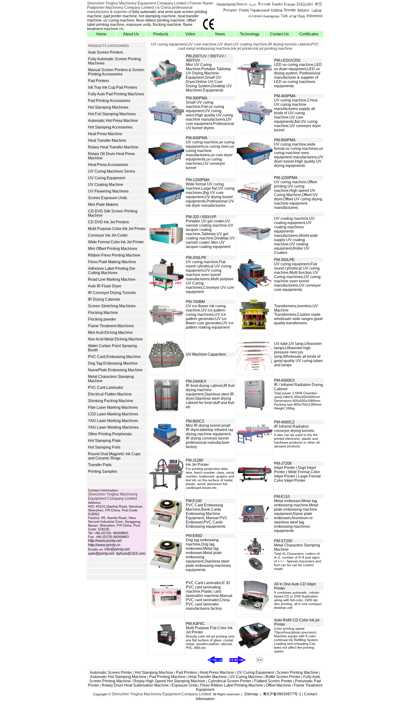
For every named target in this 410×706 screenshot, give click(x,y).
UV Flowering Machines (108, 191)
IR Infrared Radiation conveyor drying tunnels (294, 428)
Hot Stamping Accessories (110, 127)
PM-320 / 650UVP (201, 217)
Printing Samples (102, 471)
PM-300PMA (196, 98)
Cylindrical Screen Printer (229, 681)
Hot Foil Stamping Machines (112, 114)
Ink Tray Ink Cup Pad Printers (112, 87)
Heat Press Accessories (108, 165)
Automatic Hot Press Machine (113, 121)
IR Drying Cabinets (104, 299)
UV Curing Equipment (106, 178)
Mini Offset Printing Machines (112, 249)
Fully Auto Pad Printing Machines (116, 94)
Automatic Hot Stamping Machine (118, 677)
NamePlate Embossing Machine (115, 370)
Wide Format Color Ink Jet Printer (116, 242)
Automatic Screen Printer (111, 672)
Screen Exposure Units (107, 198)
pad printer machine (120, 16)
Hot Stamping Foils (104, 447)
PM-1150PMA (286, 178)
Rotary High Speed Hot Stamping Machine (169, 681)
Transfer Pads (100, 465)
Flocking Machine (103, 313)
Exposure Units (184, 685)
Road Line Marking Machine (111, 279)
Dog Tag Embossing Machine (113, 363)
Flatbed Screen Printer (273, 681)
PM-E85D (194, 536)
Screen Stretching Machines (111, 306)
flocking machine (167, 25)
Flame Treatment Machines (111, 326)
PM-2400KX (196, 381)
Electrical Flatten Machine (110, 394)
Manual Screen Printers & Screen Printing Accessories (116, 72)
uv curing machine (118, 20)
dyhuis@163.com (130, 553)
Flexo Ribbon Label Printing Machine (231, 685)
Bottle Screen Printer (283, 677)
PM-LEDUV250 (287, 60)
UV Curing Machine (246, 677)
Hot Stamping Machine (154, 672)
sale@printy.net (101, 553)
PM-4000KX (284, 380)
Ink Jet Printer (197, 465)
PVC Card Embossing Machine (114, 357)
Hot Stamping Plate (104, 441)
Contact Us (279, 34)
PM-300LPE (284, 260)
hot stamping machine (157, 16)
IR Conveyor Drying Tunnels (112, 293)
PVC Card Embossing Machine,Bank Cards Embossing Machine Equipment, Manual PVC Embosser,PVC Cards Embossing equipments (207, 515)
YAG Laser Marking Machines (113, 421)
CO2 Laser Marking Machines (113, 414)
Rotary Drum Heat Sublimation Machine (135, 685)
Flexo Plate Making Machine (112, 262)
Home (101, 34)
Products (160, 34)
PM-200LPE (196, 258)
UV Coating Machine (105, 185)
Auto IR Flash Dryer (104, 286)
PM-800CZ (195, 421)
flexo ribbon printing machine (160, 20)
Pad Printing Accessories (109, 101)
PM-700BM (195, 302)
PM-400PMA (285, 96)
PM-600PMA (196, 138)
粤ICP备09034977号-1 (282, 694)
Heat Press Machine (105, 134)
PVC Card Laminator (105, 387)
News (220, 34)
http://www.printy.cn (104, 545)
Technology (249, 34)
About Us (131, 34)
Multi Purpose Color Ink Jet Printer (116, 229)
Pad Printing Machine (167, 677)
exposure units (138, 25)
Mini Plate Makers (103, 204)
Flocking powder (102, 319)
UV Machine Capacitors (206, 354)
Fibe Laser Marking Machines (113, 407)
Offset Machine (278, 685)
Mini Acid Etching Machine (110, 332)
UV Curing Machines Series (111, 171)
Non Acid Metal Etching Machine (115, 339)
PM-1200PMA (198, 180)
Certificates (308, 34)
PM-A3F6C (195, 624)
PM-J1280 (194, 460)
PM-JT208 (283, 463)
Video (190, 34)
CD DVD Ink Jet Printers (108, 222)
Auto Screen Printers (105, 52)
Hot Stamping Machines (108, 107)
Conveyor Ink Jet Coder (108, 235)
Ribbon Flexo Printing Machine (114, 255)
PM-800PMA (285, 140)
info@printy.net (117, 549)
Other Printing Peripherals (110, 434)
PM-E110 (282, 497)
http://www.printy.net (104, 541)
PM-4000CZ (284, 422)
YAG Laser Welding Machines (113, 427)
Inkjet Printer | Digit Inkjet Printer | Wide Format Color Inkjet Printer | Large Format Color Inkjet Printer (297, 474)
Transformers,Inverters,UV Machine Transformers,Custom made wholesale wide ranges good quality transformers (298, 314)
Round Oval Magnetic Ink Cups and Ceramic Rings (114, 456)
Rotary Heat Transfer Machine (113, 147)
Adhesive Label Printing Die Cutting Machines (111, 270)
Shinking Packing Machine (110, 401)
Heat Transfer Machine (107, 140)
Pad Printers (98, 81)
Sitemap (251, 694)
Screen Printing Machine (297, 672)
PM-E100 (194, 501)
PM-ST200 (283, 541)
